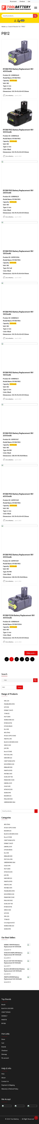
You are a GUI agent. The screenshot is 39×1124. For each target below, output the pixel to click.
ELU (5, 729)
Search (4, 674)
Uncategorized (8, 923)
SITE (5, 707)
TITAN (6, 713)
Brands (3, 1047)
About (3, 1078)
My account (13, 1)
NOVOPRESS (8, 764)
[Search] (36, 811)
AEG (5, 732)
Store (3, 1039)
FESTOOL (7, 755)
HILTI (5, 717)
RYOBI (6, 723)
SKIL (5, 701)
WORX (6, 793)
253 (27, 659)
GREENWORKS (8, 802)
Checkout (22, 1)
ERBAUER (6, 767)
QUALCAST (7, 777)
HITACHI (6, 789)
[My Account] (15, 20)
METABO (6, 774)
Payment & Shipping (8, 1085)
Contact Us (5, 1081)
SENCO (6, 745)
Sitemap (4, 1054)
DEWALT (6, 710)
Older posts (30, 653)
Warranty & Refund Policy (9, 1089)
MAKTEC (6, 739)
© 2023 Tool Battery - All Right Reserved (19, 1119)
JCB (5, 748)
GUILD (6, 786)
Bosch (6, 751)
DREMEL (6, 783)
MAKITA (6, 770)
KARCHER (6, 758)
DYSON (6, 726)
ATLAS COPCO (8, 736)
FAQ (2, 1074)
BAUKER (6, 796)
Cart (29, 1)
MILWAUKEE (7, 704)
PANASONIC (7, 780)
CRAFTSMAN (8, 761)
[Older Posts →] (32, 659)
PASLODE (7, 799)
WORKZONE (7, 720)
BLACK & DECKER (9, 742)
